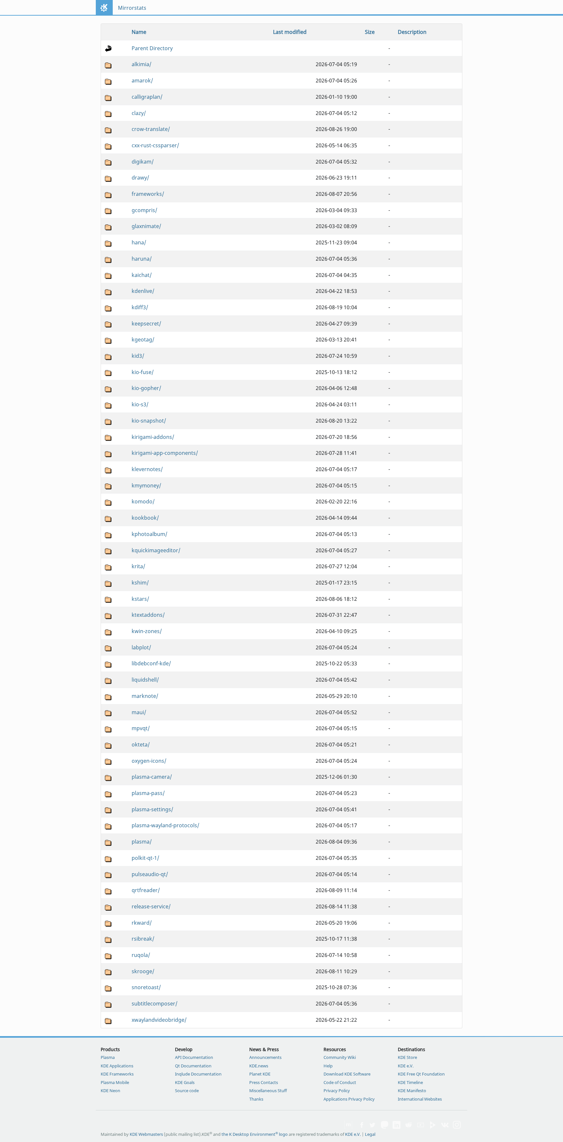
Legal (370, 1134)
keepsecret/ (146, 323)
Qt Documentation (193, 1066)
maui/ (139, 712)
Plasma (108, 1057)
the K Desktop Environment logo (255, 1134)
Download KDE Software (347, 1074)
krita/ (138, 566)
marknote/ (145, 696)
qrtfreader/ (146, 890)
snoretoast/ (146, 987)
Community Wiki (340, 1057)
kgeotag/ (143, 339)
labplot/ (141, 647)
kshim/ (140, 582)
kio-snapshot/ (149, 420)
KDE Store (407, 1057)
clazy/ (139, 113)
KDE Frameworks (117, 1074)
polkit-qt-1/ (145, 857)
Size (370, 32)
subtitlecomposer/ (155, 1003)
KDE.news (258, 1066)
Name (139, 32)
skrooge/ (143, 971)
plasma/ (142, 841)
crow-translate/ (151, 129)
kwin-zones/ (147, 631)
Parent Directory (152, 48)
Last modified (290, 32)
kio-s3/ (140, 404)
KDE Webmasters (146, 1134)
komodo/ (143, 501)
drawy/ (140, 177)
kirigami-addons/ (153, 437)
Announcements (265, 1057)
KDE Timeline (410, 1082)
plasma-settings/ (152, 809)
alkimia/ (142, 64)
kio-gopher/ (146, 388)
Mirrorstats (132, 7)
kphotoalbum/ (149, 534)
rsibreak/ (143, 938)
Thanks (256, 1099)
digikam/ (143, 161)
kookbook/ (145, 517)
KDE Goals (185, 1082)
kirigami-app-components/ (165, 452)
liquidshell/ (145, 679)
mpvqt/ (141, 728)
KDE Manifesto (412, 1090)
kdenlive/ (143, 291)
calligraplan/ (147, 96)
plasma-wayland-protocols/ (165, 825)
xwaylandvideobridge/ (159, 1019)
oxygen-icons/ (149, 760)
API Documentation (194, 1057)
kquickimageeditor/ (156, 550)
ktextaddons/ (148, 614)
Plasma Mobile (115, 1082)
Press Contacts (263, 1082)
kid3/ (138, 355)
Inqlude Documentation (198, 1074)
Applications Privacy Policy (349, 1099)
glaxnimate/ (146, 226)
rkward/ (142, 922)
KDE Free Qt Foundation (421, 1074)
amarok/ (142, 80)
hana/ (139, 242)
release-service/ (151, 906)
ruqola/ (141, 955)
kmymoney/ (146, 485)
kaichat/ (142, 275)
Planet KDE (259, 1074)
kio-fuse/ (143, 372)
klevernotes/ (147, 469)
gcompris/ (144, 210)
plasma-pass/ (148, 793)
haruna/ (142, 258)
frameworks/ (148, 193)
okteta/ (141, 744)
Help (328, 1066)
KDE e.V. (405, 1066)
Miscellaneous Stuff (268, 1090)
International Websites (420, 1099)
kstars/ (140, 598)
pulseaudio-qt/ (150, 874)
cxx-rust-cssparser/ (155, 145)
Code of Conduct (340, 1082)
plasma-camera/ (152, 776)
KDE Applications (117, 1066)
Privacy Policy (337, 1090)
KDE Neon (110, 1090)
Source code (187, 1090)
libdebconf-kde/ (151, 663)
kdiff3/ (140, 307)
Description (412, 32)
